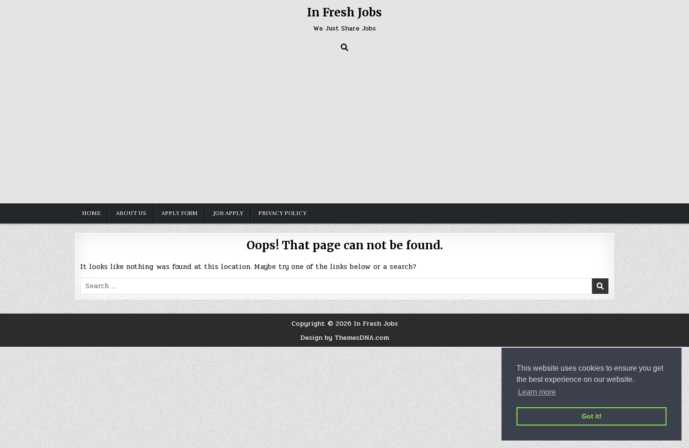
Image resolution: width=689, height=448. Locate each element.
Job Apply (228, 213)
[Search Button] (344, 47)
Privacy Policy (282, 213)
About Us (131, 213)
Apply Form (179, 213)
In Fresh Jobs (344, 12)
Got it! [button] (592, 416)
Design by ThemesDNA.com (344, 337)
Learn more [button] (537, 392)
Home (91, 213)
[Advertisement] (344, 126)
